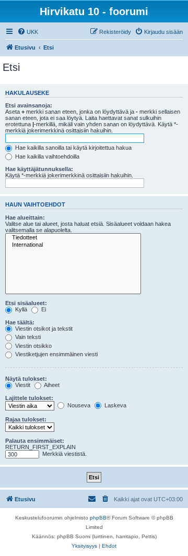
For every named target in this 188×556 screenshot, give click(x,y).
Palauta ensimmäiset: (34, 441)
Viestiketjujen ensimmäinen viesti (56, 354)
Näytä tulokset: (26, 379)
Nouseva (78, 405)
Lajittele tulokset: (29, 398)
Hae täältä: (19, 322)
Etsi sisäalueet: (26, 303)
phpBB (98, 518)
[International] (73, 245)
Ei (43, 309)
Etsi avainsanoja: (28, 105)
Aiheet (51, 385)
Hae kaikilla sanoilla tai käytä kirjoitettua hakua (73, 147)
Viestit (22, 385)
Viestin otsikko (33, 346)
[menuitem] (27, 32)
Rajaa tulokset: (25, 419)
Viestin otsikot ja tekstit (43, 328)
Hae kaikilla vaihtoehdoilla (46, 156)
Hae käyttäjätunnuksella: (39, 169)
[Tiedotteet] (73, 237)
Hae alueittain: (25, 217)
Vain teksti (27, 337)
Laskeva (114, 405)
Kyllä (20, 309)
